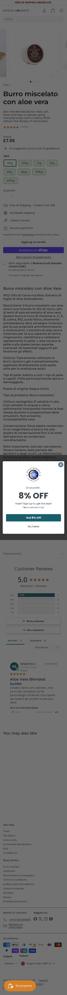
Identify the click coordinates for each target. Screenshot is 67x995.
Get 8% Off (33, 518)
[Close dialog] (60, 464)
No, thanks (33, 526)
